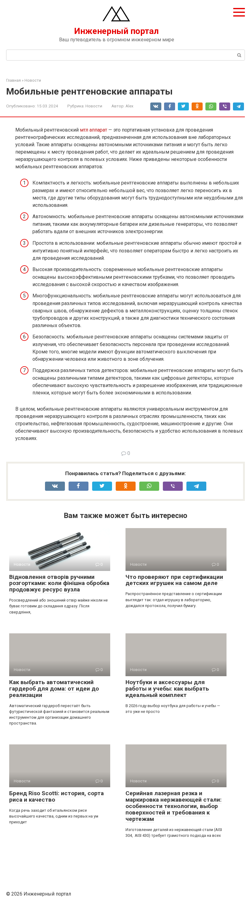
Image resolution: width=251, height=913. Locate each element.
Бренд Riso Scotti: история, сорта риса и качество (56, 796)
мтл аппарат (93, 130)
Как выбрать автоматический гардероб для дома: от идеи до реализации (54, 689)
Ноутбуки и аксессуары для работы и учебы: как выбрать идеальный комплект (167, 689)
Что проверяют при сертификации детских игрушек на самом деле (174, 580)
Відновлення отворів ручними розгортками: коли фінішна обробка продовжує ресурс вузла (59, 583)
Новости (93, 105)
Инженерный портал (116, 31)
